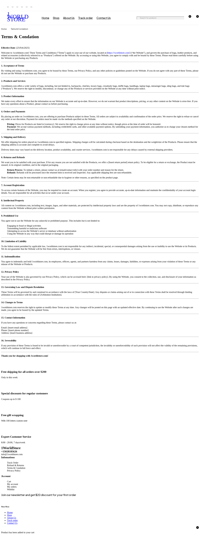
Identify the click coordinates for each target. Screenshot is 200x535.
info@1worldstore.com (12, 454)
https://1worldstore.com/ (118, 53)
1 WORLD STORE (18, 17)
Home (4, 29)
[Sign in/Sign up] (181, 18)
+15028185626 (9, 451)
